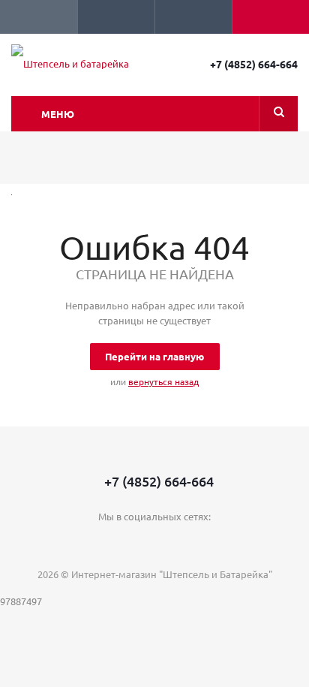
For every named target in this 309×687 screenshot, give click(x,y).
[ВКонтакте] (124, 541)
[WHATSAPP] (185, 541)
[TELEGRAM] (154, 541)
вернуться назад (163, 381)
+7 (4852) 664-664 (254, 64)
